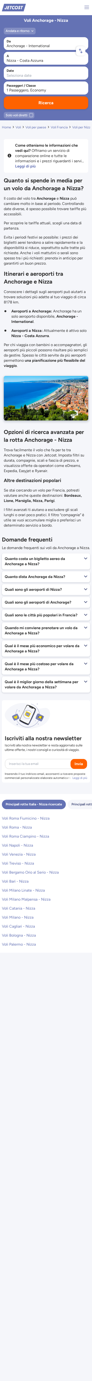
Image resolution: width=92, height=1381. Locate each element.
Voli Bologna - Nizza (19, 935)
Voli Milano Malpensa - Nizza (26, 899)
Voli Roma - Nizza (17, 827)
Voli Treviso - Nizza (18, 863)
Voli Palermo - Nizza (19, 944)
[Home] (14, 7)
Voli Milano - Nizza (17, 917)
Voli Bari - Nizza (15, 881)
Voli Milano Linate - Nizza (23, 890)
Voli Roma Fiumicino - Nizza (26, 818)
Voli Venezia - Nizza (19, 854)
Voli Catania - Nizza (18, 908)
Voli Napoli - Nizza (17, 845)
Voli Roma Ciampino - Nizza (25, 836)
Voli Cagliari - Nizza (18, 926)
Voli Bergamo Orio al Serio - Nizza (30, 872)
